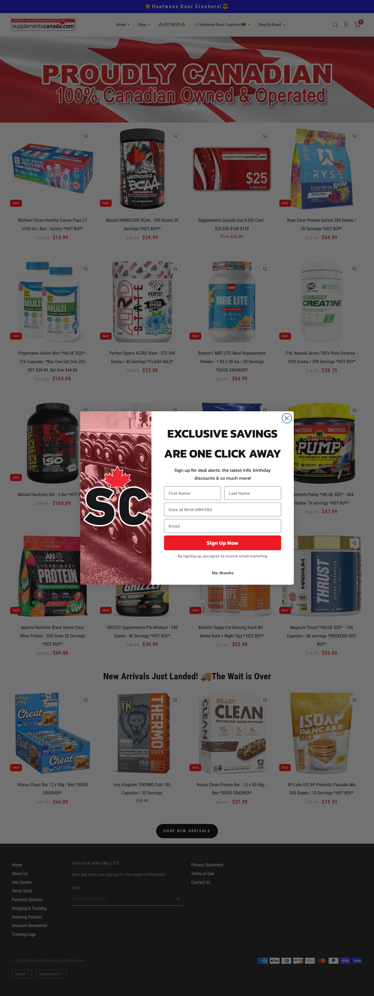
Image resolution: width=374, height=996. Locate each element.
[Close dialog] (287, 418)
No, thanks (223, 572)
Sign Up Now (222, 543)
